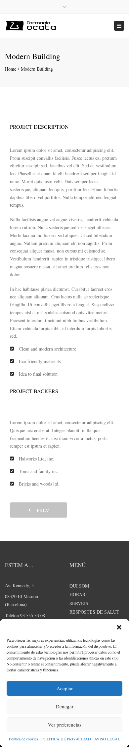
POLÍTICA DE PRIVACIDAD (66, 738)
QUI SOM (79, 586)
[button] (119, 627)
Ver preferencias (64, 724)
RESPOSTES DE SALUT (94, 612)
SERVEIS (78, 603)
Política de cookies (23, 738)
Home (10, 69)
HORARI (78, 594)
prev (40, 510)
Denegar (64, 706)
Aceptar (65, 688)
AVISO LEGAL (107, 738)
